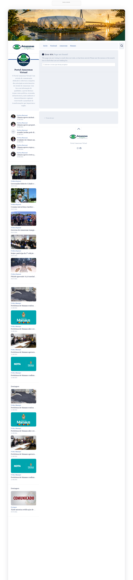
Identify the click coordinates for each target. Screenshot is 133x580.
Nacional (53, 46)
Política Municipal (16, 303)
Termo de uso (50, 118)
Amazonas (63, 46)
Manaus (73, 46)
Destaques (14, 507)
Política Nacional (22, 115)
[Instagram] (78, 148)
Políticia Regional (16, 181)
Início (45, 46)
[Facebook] (80, 148)
